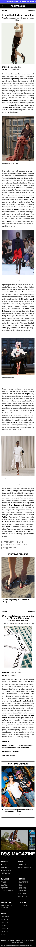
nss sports (22, 885)
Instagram (5, 920)
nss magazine (23, 882)
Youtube (4, 934)
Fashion (5, 67)
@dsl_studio (6, 747)
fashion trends (8, 545)
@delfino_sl (13, 745)
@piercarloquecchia (26, 745)
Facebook (5, 917)
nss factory (5, 873)
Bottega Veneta (8, 542)
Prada (25, 545)
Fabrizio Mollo (15, 69)
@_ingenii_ (11, 755)
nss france (22, 894)
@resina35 (25, 747)
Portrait (4, 888)
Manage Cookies (24, 867)
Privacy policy (23, 864)
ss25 (4, 547)
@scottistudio (13, 751)
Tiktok (3, 925)
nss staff (13, 675)
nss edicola (22, 896)
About (3, 864)
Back (5, 10)
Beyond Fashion (7, 891)
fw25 (18, 545)
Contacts (5, 867)
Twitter (4, 922)
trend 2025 (12, 547)
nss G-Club (22, 888)
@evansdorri (16, 747)
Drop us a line (23, 906)
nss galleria (22, 891)
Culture (4, 885)
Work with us (6, 870)
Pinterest (5, 931)
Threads (4, 928)
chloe (19, 542)
